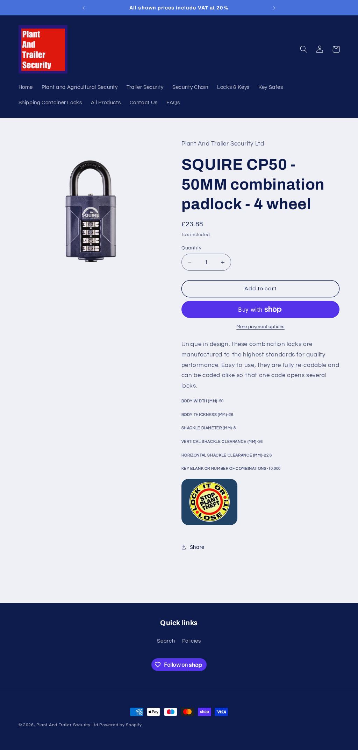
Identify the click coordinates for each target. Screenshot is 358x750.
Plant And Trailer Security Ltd (67, 725)
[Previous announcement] (83, 7)
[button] (304, 49)
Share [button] (197, 547)
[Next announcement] (274, 7)
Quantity (191, 248)
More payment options (260, 327)
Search (166, 641)
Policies (191, 641)
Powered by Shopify (120, 725)
